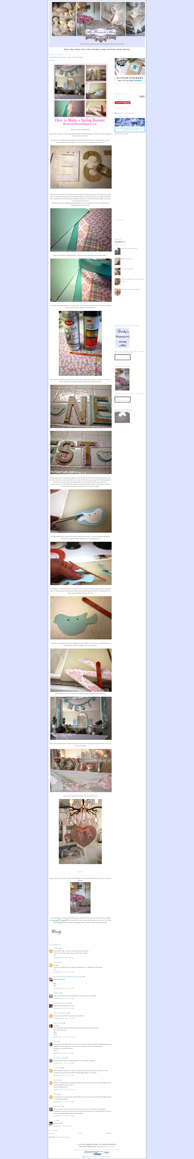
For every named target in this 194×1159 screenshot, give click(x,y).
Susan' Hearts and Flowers (61, 1013)
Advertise (95, 49)
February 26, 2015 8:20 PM (64, 1008)
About (77, 49)
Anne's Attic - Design (59, 1058)
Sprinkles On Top (107, 1146)
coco (55, 1120)
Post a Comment (53, 1130)
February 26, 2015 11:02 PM (64, 1018)
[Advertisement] (130, 149)
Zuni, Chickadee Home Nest (61, 1003)
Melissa (56, 1094)
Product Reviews (123, 49)
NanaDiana (57, 993)
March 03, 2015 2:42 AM (63, 1126)
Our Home (111, 49)
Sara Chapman (57, 1106)
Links (88, 49)
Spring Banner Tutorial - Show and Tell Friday (66, 57)
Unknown (56, 948)
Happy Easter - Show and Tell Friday (130, 289)
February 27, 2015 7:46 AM (64, 1075)
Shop (72, 49)
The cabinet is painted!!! (126, 269)
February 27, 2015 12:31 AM (64, 1037)
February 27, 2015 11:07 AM (64, 1089)
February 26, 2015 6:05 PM (64, 958)
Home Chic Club (58, 1023)
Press (83, 49)
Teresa (55, 1041)
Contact (103, 49)
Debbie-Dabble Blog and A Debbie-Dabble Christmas (68, 976)
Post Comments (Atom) (62, 1137)
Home (66, 49)
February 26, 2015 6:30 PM (64, 988)
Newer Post (52, 1133)
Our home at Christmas (126, 259)
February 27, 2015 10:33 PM (64, 1116)
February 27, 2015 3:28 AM (64, 1053)
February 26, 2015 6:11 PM (64, 972)
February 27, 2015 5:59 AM (64, 1063)
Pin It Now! (52, 60)
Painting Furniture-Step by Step (128, 248)
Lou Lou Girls (57, 1068)
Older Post (109, 1133)
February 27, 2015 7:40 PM (64, 1102)
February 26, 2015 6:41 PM (64, 998)
